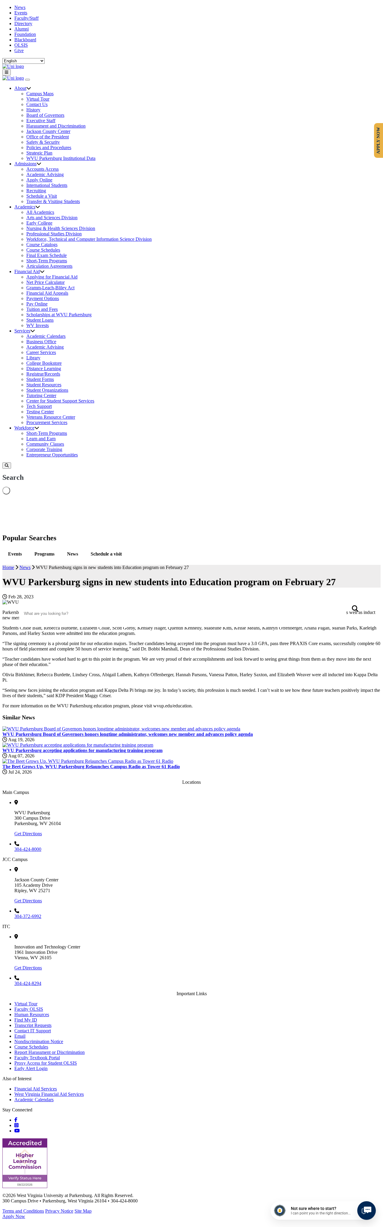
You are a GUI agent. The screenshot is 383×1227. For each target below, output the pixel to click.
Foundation (25, 34)
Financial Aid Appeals (47, 293)
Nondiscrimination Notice (38, 1041)
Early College (39, 223)
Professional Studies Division (54, 233)
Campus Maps (40, 93)
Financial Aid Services (35, 1088)
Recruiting (36, 190)
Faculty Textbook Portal (37, 1057)
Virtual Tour (37, 99)
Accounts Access (42, 169)
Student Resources (43, 384)
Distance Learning (43, 368)
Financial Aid (27, 271)
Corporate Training (44, 449)
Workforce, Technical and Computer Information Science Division (89, 239)
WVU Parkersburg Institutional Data (60, 158)
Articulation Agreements (49, 266)
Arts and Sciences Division (51, 217)
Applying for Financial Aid (51, 276)
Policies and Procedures (48, 147)
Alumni (21, 28)
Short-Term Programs (46, 260)
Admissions (25, 163)
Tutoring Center (41, 395)
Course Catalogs (41, 244)
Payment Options (42, 298)
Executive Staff (40, 120)
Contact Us (37, 104)
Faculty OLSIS (28, 1009)
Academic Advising (45, 174)
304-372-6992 (27, 916)
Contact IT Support (32, 1030)
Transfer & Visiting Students (53, 201)
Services (22, 330)
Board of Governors (45, 115)
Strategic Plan (39, 152)
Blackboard (25, 39)
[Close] (27, 80)
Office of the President (47, 136)
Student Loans (40, 320)
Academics (24, 206)
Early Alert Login (31, 1068)
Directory (23, 23)
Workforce (24, 427)
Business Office (41, 341)
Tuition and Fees (42, 309)
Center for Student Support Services (60, 400)
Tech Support (39, 406)
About (20, 88)
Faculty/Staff (26, 18)
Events (20, 12)
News (19, 7)
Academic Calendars (46, 336)
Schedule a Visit (41, 196)
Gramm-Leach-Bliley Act (50, 287)
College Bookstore (44, 363)
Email (19, 1036)
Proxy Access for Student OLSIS (45, 1063)
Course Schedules (43, 249)
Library (33, 357)
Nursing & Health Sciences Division (60, 228)
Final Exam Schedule (46, 255)
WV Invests (37, 325)
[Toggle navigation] (6, 72)
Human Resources (31, 1014)
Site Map (83, 1211)
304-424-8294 (27, 983)
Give (19, 50)
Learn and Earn (41, 438)
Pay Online (37, 303)
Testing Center (40, 411)
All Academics (40, 212)
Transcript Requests (32, 1025)
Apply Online (39, 179)
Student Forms (40, 379)
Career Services (41, 352)
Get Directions (28, 833)
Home (8, 567)
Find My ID (25, 1019)
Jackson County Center (48, 131)
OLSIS (21, 45)
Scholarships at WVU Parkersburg (59, 314)
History (33, 109)
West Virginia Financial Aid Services (49, 1094)
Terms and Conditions (23, 1211)
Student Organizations (47, 390)
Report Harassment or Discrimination (49, 1052)
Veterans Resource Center (50, 417)
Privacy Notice (59, 1211)
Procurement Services (46, 422)
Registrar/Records (43, 373)
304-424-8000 (27, 849)
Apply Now (13, 1216)
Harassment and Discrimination (56, 125)
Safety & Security (43, 142)
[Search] (6, 465)
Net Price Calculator (45, 282)
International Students (46, 185)
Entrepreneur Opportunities (52, 454)
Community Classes (45, 444)
